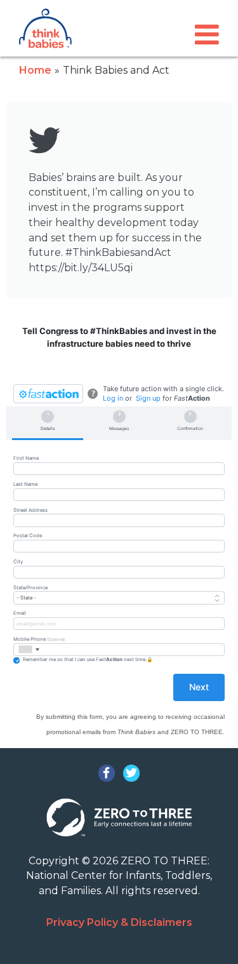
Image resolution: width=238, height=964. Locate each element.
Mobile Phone (39, 639)
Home (35, 70)
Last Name (25, 484)
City (18, 562)
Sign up (148, 398)
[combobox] (28, 649)
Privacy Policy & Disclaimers (119, 922)
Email (19, 613)
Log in (113, 398)
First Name (26, 458)
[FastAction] (48, 393)
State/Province (30, 588)
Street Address (30, 510)
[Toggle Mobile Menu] (207, 34)
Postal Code (27, 536)
